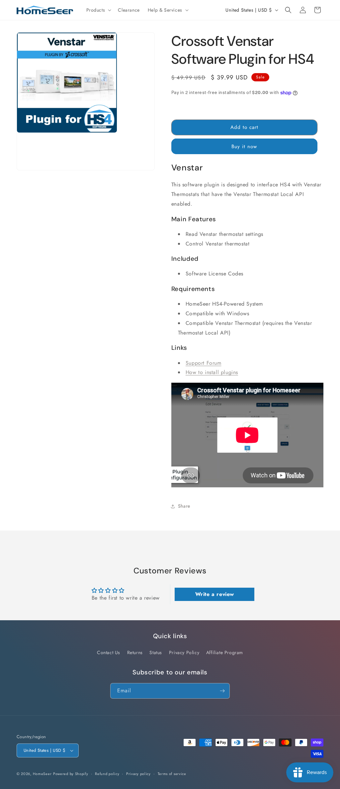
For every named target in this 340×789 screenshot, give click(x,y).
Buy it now (244, 146)
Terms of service (172, 773)
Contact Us (108, 652)
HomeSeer (42, 773)
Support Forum (203, 363)
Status (155, 652)
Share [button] (184, 506)
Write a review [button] (214, 594)
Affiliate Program (224, 652)
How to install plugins (212, 372)
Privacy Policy (184, 652)
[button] (98, 10)
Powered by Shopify (70, 773)
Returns (135, 652)
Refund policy (107, 773)
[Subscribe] (222, 691)
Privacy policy (138, 773)
